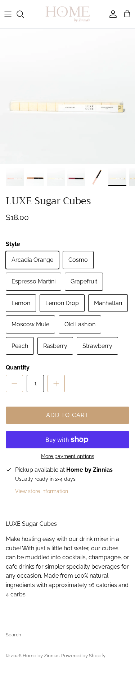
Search (13, 634)
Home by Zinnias (41, 655)
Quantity (18, 367)
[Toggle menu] (8, 14)
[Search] (24, 14)
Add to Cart (67, 415)
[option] (67, 96)
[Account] (111, 14)
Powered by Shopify (83, 655)
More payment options (67, 456)
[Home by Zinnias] (67, 14)
